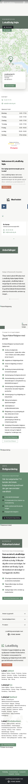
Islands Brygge (5, 731)
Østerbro (15, 735)
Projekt (20, 735)
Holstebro (9, 675)
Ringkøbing (10, 677)
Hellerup (9, 729)
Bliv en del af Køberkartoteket (11, 598)
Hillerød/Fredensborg (20, 705)
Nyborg (12, 687)
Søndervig (4, 679)
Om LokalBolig (7, 664)
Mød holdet (9, 27)
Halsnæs (12, 703)
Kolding (15, 675)
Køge (20, 707)
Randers (4, 677)
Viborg (13, 679)
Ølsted (21, 709)
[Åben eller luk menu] (24, 2)
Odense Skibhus (6, 689)
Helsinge (17, 703)
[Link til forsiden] (7, 3)
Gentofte (19, 727)
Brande (13, 673)
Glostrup (4, 729)
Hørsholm (9, 707)
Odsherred (15, 709)
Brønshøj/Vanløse (6, 725)
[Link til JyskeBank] (14, 634)
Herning (24, 673)
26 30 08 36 (9, 230)
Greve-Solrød (5, 703)
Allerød (3, 699)
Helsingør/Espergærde (8, 705)
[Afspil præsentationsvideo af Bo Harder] (4, 206)
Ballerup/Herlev (11, 723)
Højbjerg (4, 675)
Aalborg (4, 673)
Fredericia (18, 673)
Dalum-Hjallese (5, 687)
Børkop (8, 673)
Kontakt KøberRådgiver (10, 441)
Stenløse (9, 711)
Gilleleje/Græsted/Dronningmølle (10, 701)
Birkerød (18, 723)
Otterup (13, 689)
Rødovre (4, 737)
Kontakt (8, 30)
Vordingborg (5, 715)
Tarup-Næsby (12, 691)
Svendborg (4, 691)
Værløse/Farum (6, 713)
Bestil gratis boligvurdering (13, 518)
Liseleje (4, 709)
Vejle (9, 679)
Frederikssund (10, 699)
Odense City (18, 687)
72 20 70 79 (7, 100)
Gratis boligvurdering (9, 744)
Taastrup (15, 711)
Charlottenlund (16, 725)
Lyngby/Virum (22, 733)
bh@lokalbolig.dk (11, 232)
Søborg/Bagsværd (12, 737)
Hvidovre (18, 729)
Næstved (9, 709)
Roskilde (4, 711)
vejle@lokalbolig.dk (9, 103)
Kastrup (12, 731)
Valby (24, 737)
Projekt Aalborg (22, 675)
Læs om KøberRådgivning (10, 437)
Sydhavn (20, 737)
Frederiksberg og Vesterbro (9, 727)
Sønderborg (23, 677)
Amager (4, 723)
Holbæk (4, 707)
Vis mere (5, 187)
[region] (14, 56)
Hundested (16, 707)
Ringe (17, 689)
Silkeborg (16, 677)
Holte (13, 729)
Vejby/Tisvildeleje (15, 713)
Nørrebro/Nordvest (7, 735)
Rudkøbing (23, 689)
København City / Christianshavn (10, 733)
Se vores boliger (10, 85)
